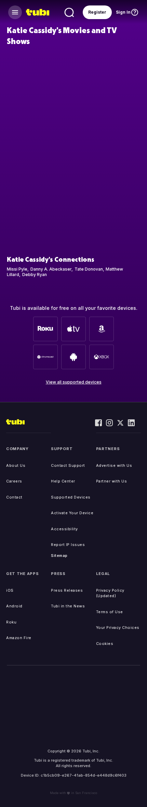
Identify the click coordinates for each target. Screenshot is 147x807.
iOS (10, 590)
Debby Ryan (34, 274)
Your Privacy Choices (117, 627)
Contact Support (68, 465)
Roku (11, 622)
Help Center (63, 481)
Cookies (104, 643)
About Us (15, 465)
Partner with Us (111, 481)
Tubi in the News (68, 606)
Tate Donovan (89, 269)
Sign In (123, 12)
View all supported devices (74, 382)
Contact (14, 497)
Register (97, 12)
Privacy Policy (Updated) (110, 593)
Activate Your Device (72, 512)
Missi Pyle (17, 269)
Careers (14, 481)
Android (14, 606)
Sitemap (59, 555)
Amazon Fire (18, 637)
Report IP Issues (68, 544)
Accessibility (64, 529)
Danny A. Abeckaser (50, 269)
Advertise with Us (114, 465)
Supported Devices (71, 497)
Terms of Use (109, 611)
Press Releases (67, 590)
